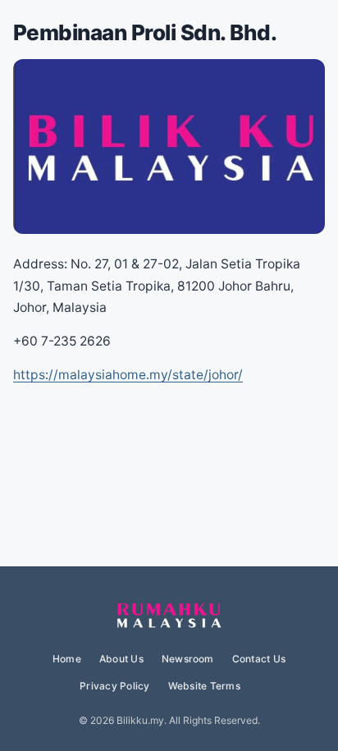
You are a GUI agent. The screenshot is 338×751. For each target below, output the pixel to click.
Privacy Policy (114, 686)
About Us (121, 659)
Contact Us (258, 659)
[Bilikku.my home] (169, 616)
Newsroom (188, 659)
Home (67, 659)
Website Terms (204, 686)
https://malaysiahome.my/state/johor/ (128, 374)
